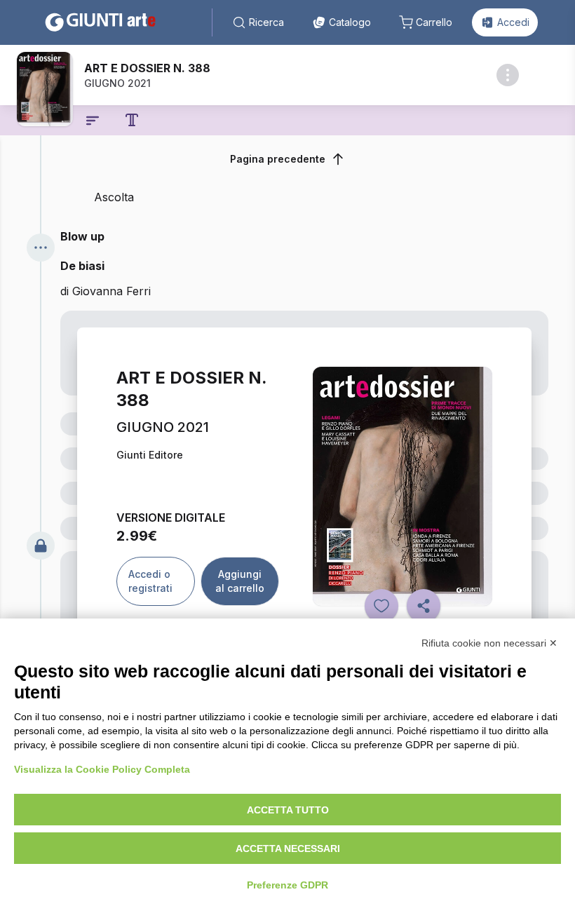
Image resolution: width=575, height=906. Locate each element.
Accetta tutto (288, 810)
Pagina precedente (277, 159)
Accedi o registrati (150, 581)
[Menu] (41, 248)
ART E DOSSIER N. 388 (147, 68)
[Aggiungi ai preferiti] (381, 606)
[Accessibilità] (132, 120)
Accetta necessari (288, 848)
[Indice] (93, 120)
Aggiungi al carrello (239, 581)
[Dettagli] (507, 75)
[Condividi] (423, 606)
